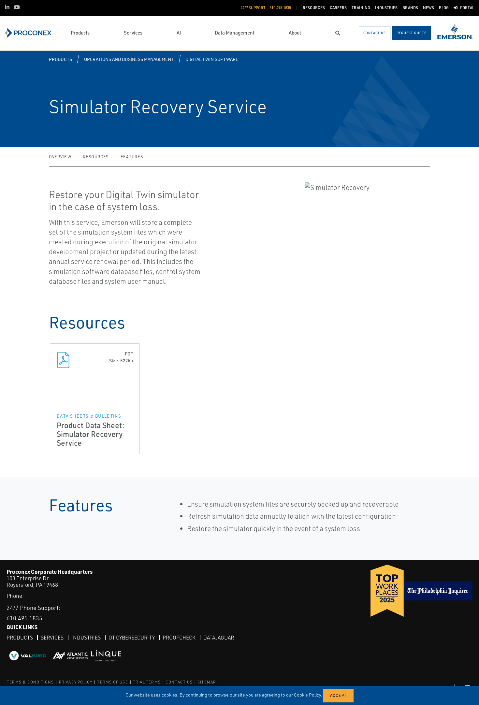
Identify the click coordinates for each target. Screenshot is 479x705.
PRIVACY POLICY (76, 682)
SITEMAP (206, 682)
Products (60, 59)
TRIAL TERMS (147, 682)
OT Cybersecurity (132, 637)
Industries (86, 637)
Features (132, 156)
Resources (96, 156)
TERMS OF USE (112, 682)
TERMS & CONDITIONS (30, 682)
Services (52, 637)
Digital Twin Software (211, 59)
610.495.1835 (24, 618)
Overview (60, 156)
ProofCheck (179, 637)
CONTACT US (179, 682)
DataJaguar (218, 637)
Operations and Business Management (129, 59)
